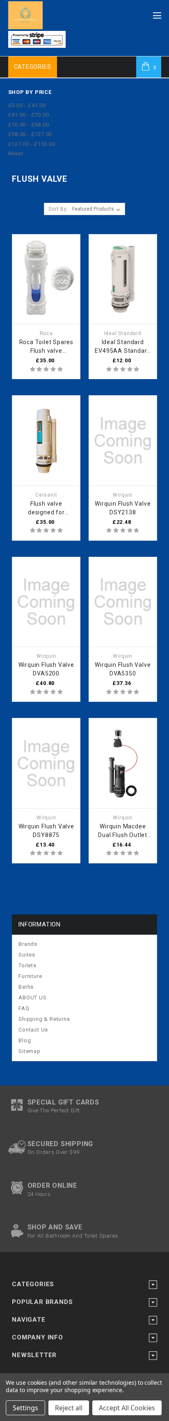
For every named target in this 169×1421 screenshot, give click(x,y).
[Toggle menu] (157, 13)
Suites (26, 955)
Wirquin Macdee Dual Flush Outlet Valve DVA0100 (122, 831)
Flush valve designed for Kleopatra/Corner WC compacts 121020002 (46, 508)
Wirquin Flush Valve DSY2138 (123, 508)
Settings (25, 1407)
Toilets (27, 965)
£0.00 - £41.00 (27, 105)
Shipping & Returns (44, 1019)
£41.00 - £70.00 (28, 115)
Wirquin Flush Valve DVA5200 (46, 669)
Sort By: (58, 209)
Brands (27, 944)
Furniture (30, 976)
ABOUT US (32, 997)
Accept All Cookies (127, 1407)
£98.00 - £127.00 (30, 134)
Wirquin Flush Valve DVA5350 (123, 669)
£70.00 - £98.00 (28, 125)
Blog (24, 1040)
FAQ (23, 1008)
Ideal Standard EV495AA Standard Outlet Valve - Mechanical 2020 (123, 347)
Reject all (68, 1407)
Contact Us (33, 1030)
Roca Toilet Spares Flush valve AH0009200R (46, 347)
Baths (26, 987)
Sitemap (29, 1051)
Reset (15, 153)
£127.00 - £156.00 (32, 144)
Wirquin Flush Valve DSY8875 (46, 830)
